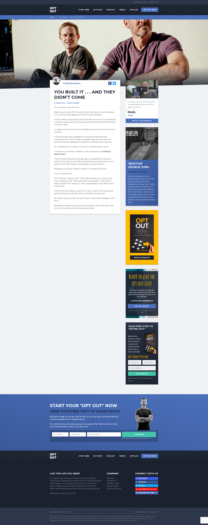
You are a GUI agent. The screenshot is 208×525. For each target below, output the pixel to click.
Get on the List (142, 306)
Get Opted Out (142, 374)
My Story (97, 10)
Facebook (142, 482)
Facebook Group (140, 2)
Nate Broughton (73, 83)
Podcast (110, 10)
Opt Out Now (149, 10)
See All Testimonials (142, 121)
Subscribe (139, 434)
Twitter (141, 485)
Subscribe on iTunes (146, 493)
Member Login (113, 483)
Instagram (142, 478)
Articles (134, 10)
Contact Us (154, 2)
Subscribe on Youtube (147, 489)
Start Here (84, 10)
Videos (122, 10)
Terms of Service (114, 489)
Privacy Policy (113, 486)
